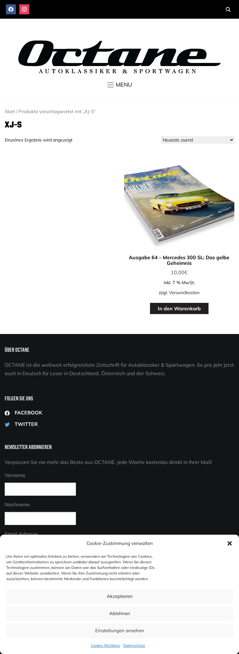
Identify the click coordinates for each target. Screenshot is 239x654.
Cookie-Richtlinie (105, 645)
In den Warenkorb (179, 308)
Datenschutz (134, 645)
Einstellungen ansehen (119, 630)
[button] (230, 543)
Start (10, 111)
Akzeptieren (120, 596)
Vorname (15, 475)
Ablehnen (119, 613)
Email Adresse (21, 534)
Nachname (17, 504)
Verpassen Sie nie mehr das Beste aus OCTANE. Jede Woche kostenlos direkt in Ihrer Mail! (108, 462)
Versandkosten (184, 292)
